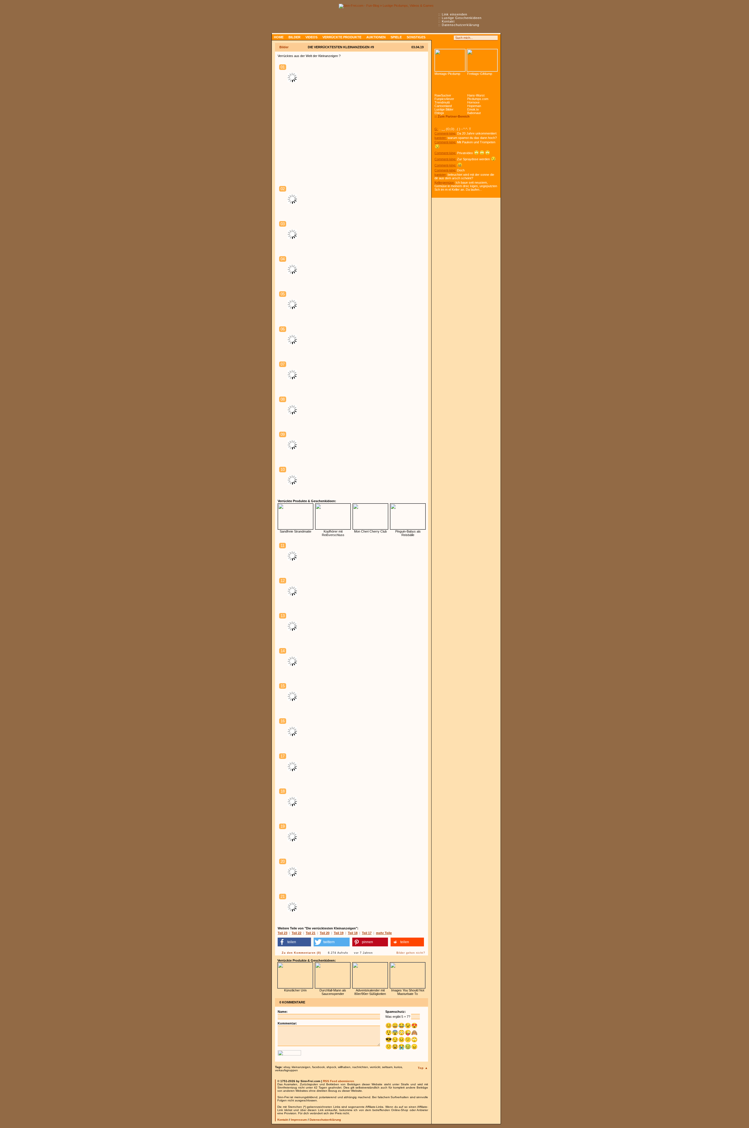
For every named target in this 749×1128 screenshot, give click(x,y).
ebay (287, 1067)
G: (436, 129)
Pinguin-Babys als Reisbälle (408, 533)
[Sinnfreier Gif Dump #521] (482, 60)
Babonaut (474, 113)
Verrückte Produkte (341, 37)
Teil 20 (324, 933)
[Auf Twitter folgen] (450, 37)
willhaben (344, 1067)
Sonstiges (416, 37)
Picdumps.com (477, 99)
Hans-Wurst (476, 95)
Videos (311, 37)
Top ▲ (423, 1068)
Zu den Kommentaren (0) (301, 952)
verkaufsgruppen (286, 1070)
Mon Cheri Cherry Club (370, 531)
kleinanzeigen (301, 1067)
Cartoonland (443, 106)
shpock (331, 1067)
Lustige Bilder (443, 109)
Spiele (396, 37)
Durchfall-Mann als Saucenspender (332, 992)
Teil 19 (338, 933)
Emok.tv (473, 109)
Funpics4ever (444, 99)
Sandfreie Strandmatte (295, 531)
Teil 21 (310, 933)
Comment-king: (445, 133)
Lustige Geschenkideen (462, 18)
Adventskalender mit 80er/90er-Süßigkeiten (370, 992)
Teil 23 (282, 933)
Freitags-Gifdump (479, 73)
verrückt (375, 1067)
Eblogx (439, 113)
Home (279, 37)
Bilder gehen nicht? (410, 952)
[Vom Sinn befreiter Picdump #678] (449, 60)
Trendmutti (442, 102)
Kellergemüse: (444, 182)
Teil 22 (296, 933)
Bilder (294, 37)
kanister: (440, 138)
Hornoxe (473, 102)
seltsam (387, 1067)
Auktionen (376, 37)
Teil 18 (353, 933)
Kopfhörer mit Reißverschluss (333, 533)
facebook (318, 1067)
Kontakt (448, 21)
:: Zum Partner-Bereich (452, 116)
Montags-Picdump (447, 73)
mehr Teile (384, 933)
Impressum (299, 1119)
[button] (294, 942)
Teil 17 (367, 933)
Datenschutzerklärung (460, 25)
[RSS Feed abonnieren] (437, 37)
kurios (398, 1067)
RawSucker (442, 95)
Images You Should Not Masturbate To (407, 992)
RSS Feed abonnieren (338, 1081)
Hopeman (474, 106)
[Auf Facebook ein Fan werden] (443, 37)
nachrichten (360, 1067)
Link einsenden (454, 14)
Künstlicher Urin (295, 990)
